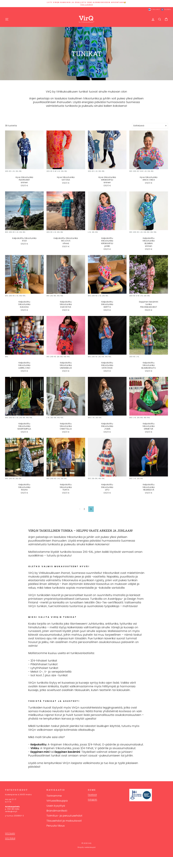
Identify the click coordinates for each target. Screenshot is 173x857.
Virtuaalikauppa (57, 800)
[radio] (8, 171)
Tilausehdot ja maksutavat (64, 820)
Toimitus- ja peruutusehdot (64, 815)
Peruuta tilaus (55, 825)
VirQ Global (10, 838)
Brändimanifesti (56, 810)
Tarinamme (54, 795)
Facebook (92, 794)
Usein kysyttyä (55, 805)
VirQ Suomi (10, 833)
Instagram (92, 799)
